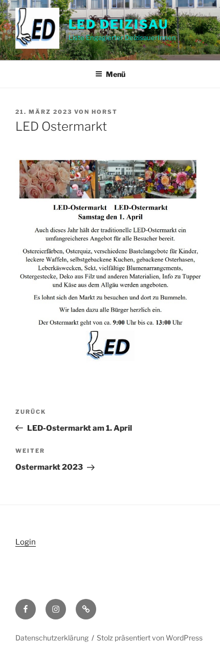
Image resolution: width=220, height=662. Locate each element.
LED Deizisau (118, 24)
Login (25, 542)
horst (105, 111)
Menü (115, 74)
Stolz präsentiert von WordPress (150, 637)
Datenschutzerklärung (52, 637)
